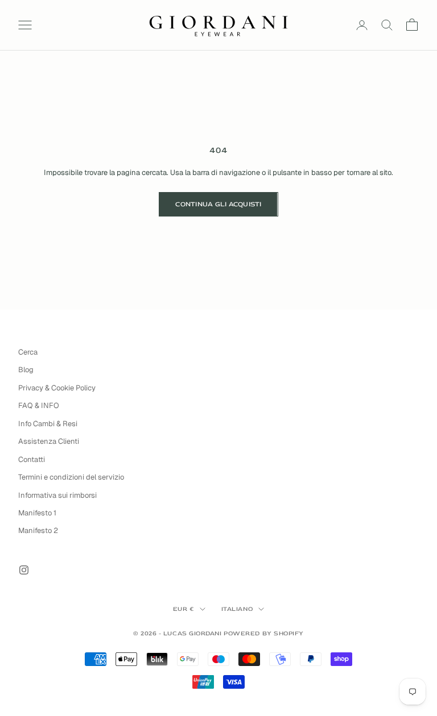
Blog (26, 369)
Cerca (28, 352)
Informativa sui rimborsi (57, 495)
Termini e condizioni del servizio (71, 477)
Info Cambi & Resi (47, 423)
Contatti (31, 459)
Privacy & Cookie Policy (57, 388)
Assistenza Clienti (48, 441)
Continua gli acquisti (218, 204)
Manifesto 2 (38, 530)
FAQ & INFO (38, 405)
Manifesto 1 (37, 513)
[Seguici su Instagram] (24, 570)
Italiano (237, 609)
